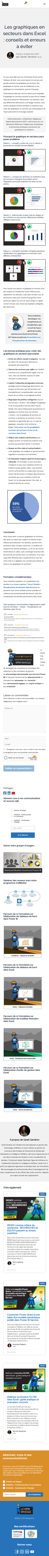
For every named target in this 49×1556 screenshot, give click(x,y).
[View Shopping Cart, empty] (25, 4)
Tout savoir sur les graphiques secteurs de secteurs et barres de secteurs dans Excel (24, 430)
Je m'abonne (23, 835)
